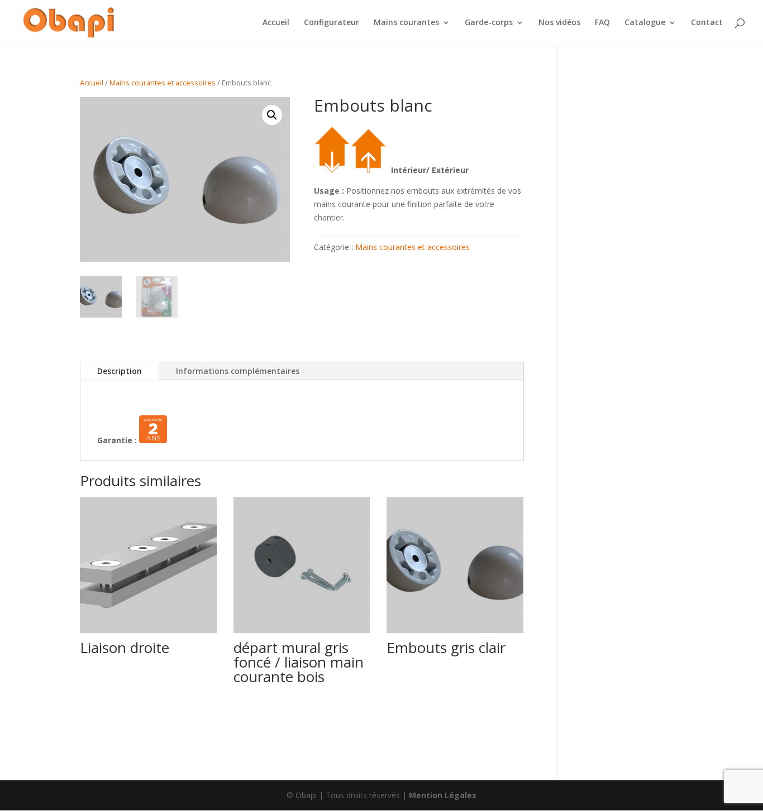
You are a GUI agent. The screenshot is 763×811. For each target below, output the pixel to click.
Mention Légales (442, 795)
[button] (272, 115)
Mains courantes (406, 22)
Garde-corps (489, 22)
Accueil (276, 22)
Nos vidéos (559, 22)
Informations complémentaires (237, 371)
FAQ (602, 22)
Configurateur (331, 22)
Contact (707, 22)
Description (119, 371)
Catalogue (644, 22)
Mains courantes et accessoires (162, 83)
